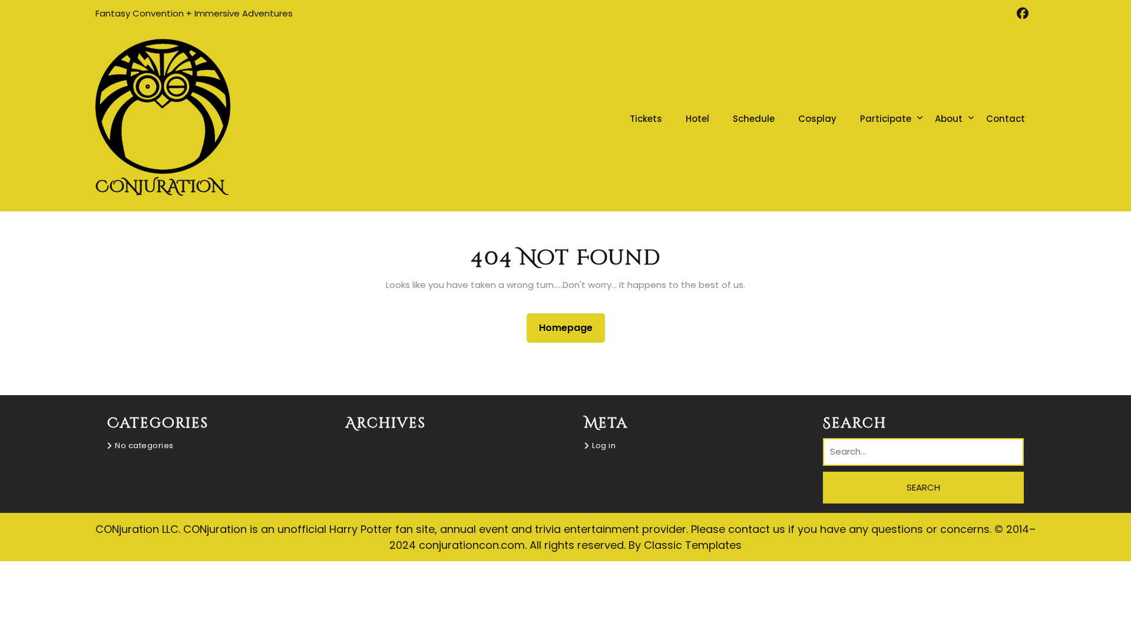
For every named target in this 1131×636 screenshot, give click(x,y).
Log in (604, 445)
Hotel (697, 118)
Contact (1005, 118)
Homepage (570, 327)
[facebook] (1022, 13)
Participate (885, 118)
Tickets (646, 118)
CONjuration (159, 187)
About (949, 118)
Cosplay (817, 118)
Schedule (754, 118)
